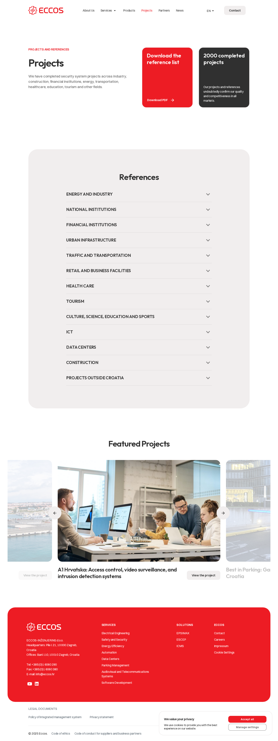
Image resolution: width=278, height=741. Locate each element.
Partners (164, 10)
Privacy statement (102, 717)
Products (129, 10)
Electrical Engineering (116, 633)
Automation (109, 652)
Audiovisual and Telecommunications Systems (125, 674)
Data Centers (110, 659)
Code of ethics (60, 733)
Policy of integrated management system (55, 717)
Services (109, 10)
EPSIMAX (182, 633)
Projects (146, 10)
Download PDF (161, 100)
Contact (219, 633)
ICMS (180, 646)
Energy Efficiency (113, 646)
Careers (219, 639)
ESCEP (181, 639)
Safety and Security (114, 639)
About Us (89, 10)
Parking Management (115, 665)
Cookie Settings (224, 652)
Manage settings (247, 727)
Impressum (221, 646)
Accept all (247, 719)
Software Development (117, 682)
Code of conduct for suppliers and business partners (108, 733)
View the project (35, 575)
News (179, 10)
